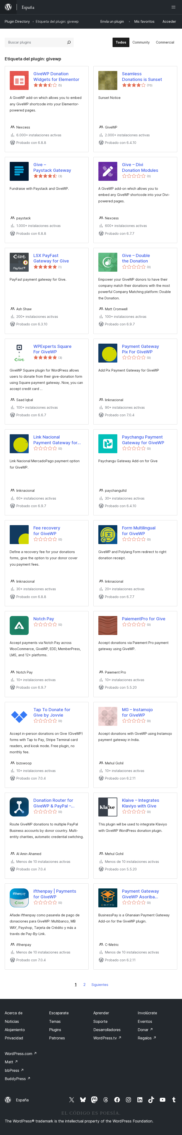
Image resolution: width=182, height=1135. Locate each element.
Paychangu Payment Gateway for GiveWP (143, 439)
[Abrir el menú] (174, 7)
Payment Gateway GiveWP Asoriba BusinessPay (140, 894)
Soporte (100, 1021)
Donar (145, 1029)
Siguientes (99, 985)
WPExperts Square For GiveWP (52, 349)
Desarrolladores (107, 1029)
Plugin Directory (17, 21)
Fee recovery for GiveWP (46, 530)
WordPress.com (21, 1053)
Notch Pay (43, 618)
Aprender (101, 1013)
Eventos (145, 1021)
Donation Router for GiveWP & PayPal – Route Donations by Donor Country (53, 803)
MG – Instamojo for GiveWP (137, 712)
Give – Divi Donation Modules (140, 167)
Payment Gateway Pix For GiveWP (140, 349)
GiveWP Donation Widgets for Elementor (56, 76)
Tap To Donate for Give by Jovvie (51, 712)
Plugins (55, 1029)
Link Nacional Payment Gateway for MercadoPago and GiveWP (55, 439)
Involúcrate (147, 1013)
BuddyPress (18, 1078)
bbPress (14, 1070)
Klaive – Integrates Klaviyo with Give (140, 803)
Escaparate (59, 1013)
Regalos (147, 1038)
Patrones (57, 1038)
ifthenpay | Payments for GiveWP (54, 894)
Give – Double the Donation (136, 258)
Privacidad (14, 1038)
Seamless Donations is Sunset (142, 76)
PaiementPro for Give (143, 618)
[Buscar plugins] (69, 42)
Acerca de (14, 1013)
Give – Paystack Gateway (52, 167)
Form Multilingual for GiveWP (138, 530)
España (22, 1100)
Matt (11, 1062)
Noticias (12, 1021)
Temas (55, 1021)
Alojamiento (15, 1029)
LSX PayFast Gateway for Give (51, 258)
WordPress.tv (107, 1038)
